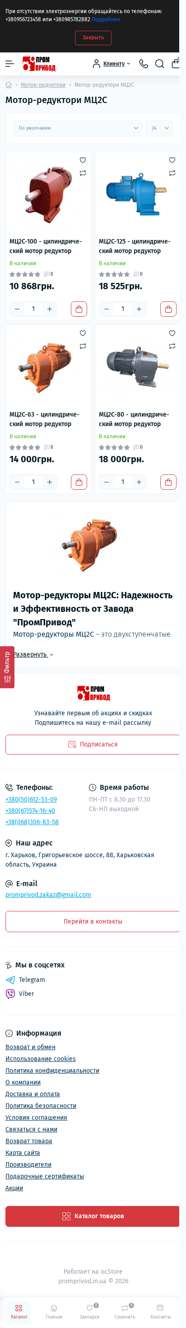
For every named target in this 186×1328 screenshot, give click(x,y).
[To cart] (79, 309)
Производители (28, 1164)
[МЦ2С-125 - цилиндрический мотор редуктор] (138, 194)
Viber (26, 994)
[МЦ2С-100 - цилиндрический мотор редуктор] (48, 194)
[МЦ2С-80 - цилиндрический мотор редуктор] (138, 367)
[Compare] (82, 172)
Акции (14, 1188)
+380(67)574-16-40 (30, 811)
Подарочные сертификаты (44, 1176)
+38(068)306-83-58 (32, 822)
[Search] (159, 63)
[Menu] (9, 64)
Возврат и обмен (30, 1047)
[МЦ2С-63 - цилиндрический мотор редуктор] (48, 367)
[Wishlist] (82, 160)
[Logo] (39, 64)
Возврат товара (28, 1141)
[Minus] (17, 309)
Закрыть (93, 37)
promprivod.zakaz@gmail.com (48, 895)
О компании (23, 1082)
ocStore (112, 1272)
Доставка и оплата (32, 1094)
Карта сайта (22, 1153)
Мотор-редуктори (43, 85)
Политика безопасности (40, 1106)
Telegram (32, 980)
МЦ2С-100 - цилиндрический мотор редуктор (45, 246)
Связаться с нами (31, 1129)
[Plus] (49, 309)
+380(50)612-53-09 (31, 799)
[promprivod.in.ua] (93, 693)
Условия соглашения (36, 1118)
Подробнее (106, 19)
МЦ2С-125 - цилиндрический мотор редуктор (135, 246)
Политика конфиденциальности (52, 1071)
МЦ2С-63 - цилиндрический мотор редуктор (44, 419)
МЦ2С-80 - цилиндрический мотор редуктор (134, 419)
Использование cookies (40, 1059)
